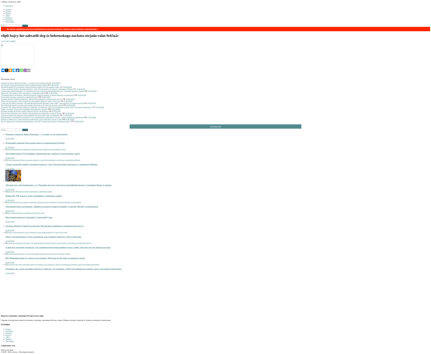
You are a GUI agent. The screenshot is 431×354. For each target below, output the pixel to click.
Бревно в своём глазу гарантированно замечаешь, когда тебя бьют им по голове (31, 119)
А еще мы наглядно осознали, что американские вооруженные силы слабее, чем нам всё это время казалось (42, 103)
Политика (9, 20)
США (7, 16)
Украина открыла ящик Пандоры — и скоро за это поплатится (25, 83)
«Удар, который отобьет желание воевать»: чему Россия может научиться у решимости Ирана (37, 89)
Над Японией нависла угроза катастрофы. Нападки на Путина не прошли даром (32, 105)
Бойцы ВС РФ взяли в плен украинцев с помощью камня (23, 93)
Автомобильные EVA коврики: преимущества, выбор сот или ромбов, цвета (30, 87)
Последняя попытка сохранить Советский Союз (19, 97)
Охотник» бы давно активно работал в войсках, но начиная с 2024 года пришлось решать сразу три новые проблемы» (46, 107)
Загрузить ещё (215, 126)
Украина (8, 18)
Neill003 (12, 41)
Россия (8, 13)
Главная (8, 9)
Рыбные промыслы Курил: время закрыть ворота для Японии (24, 111)
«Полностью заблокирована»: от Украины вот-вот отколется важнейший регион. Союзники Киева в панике (42, 91)
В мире (8, 11)
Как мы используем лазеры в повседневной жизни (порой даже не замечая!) (30, 115)
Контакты (9, 6)
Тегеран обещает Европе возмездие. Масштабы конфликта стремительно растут (31, 99)
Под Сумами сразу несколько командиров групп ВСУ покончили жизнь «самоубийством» (35, 121)
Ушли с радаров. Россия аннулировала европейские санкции (24, 109)
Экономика (9, 22)
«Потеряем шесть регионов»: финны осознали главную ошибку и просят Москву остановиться (37, 95)
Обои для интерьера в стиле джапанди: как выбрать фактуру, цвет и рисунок (30, 101)
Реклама (8, 333)
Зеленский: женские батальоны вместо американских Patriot (24, 85)
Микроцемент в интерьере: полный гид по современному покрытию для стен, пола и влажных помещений (42, 117)
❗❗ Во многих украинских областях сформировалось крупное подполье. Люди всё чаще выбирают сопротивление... (50, 29)
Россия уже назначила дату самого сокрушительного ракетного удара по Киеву (31, 113)
